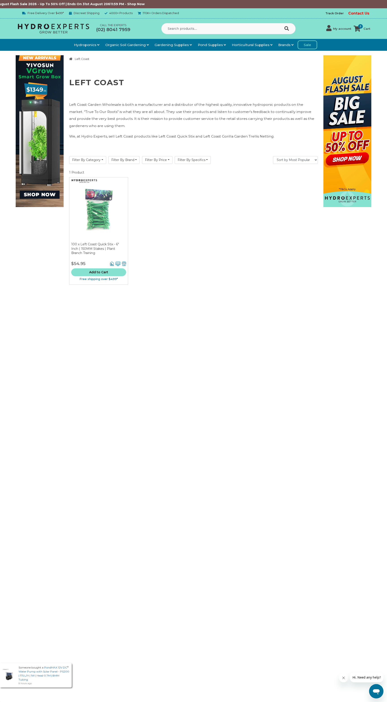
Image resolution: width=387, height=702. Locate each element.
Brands (284, 45)
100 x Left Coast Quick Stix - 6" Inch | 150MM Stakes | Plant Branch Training (95, 248)
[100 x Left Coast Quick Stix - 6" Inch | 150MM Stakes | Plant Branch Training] (98, 209)
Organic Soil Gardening (126, 45)
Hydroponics (85, 45)
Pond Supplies (211, 45)
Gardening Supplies (172, 45)
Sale (307, 45)
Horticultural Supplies (251, 45)
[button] (339, 28)
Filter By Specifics (191, 160)
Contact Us (358, 13)
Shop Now (119, 4)
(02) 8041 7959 (113, 29)
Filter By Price (156, 160)
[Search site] (287, 29)
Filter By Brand (122, 160)
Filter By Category (86, 160)
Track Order (334, 13)
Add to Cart (98, 272)
